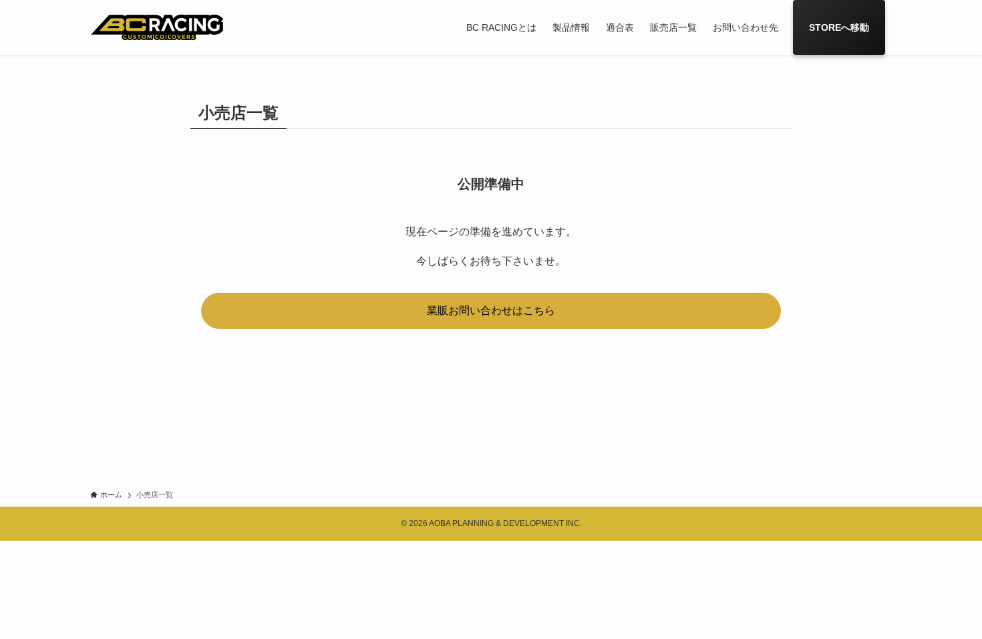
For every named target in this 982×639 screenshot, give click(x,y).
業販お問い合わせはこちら (491, 310)
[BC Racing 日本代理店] (157, 27)
